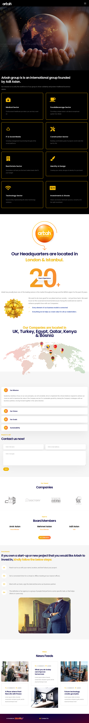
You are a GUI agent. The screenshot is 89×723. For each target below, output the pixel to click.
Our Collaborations (44, 537)
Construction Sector (59, 137)
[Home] (15, 718)
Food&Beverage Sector (60, 107)
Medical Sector (12, 107)
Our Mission (14, 390)
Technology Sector (14, 195)
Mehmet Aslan (15, 526)
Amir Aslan (74, 526)
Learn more (7, 53)
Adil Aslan (45, 526)
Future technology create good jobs (42, 670)
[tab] (44, 390)
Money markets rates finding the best (73, 692)
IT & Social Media (13, 137)
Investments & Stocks (60, 195)
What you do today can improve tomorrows (13, 693)
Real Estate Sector (14, 166)
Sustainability (15, 428)
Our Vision (13, 411)
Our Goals (13, 419)
